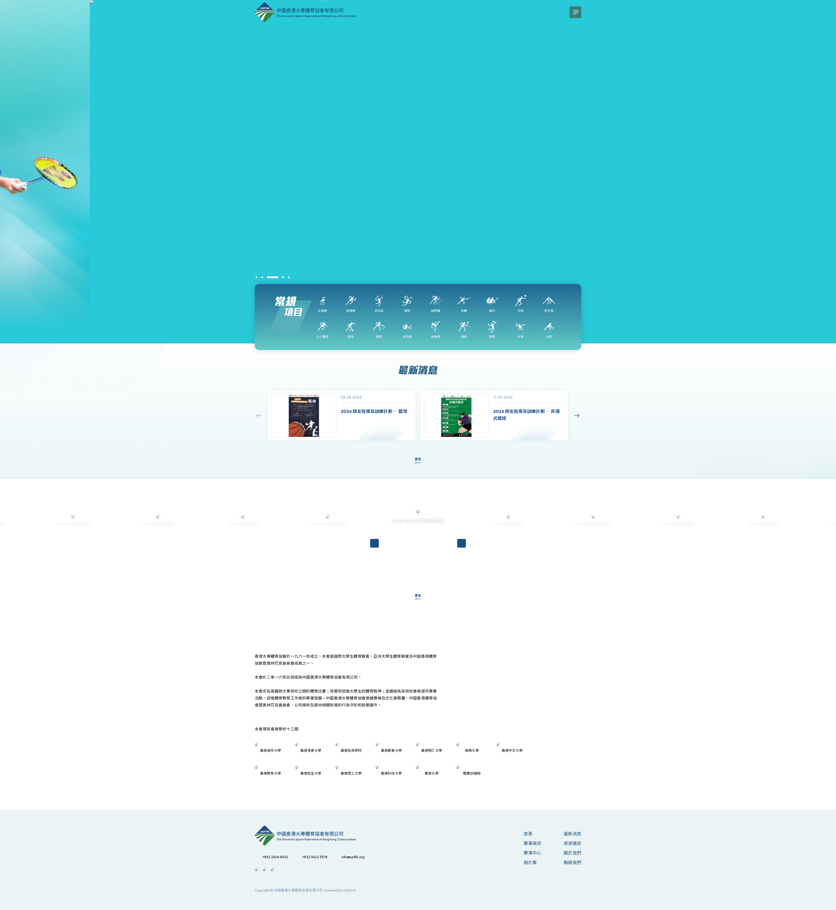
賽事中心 (532, 853)
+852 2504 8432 (275, 857)
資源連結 (572, 843)
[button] (256, 277)
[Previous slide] (259, 415)
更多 (418, 459)
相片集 (530, 862)
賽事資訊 (532, 843)
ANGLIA (349, 890)
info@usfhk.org (353, 857)
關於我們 (572, 853)
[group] (342, 415)
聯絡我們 (572, 862)
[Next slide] (577, 415)
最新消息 (572, 833)
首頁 (528, 833)
